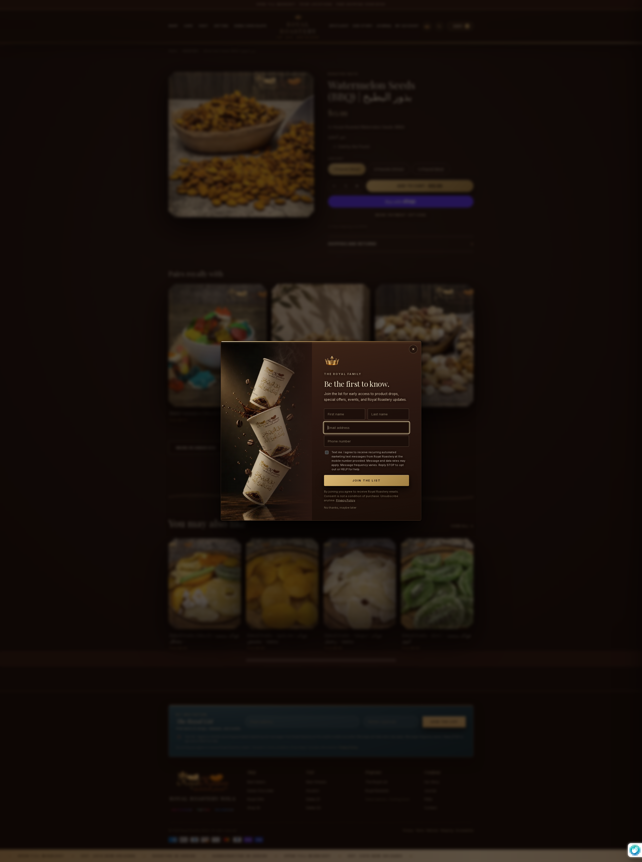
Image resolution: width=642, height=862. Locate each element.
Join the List (366, 481)
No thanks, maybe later (340, 508)
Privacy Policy (345, 500)
